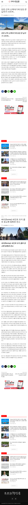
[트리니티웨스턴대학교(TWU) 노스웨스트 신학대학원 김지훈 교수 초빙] (5, 198)
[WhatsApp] (8, 91)
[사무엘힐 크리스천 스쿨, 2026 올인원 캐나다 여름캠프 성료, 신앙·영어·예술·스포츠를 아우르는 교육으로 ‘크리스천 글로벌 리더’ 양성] (5, 161)
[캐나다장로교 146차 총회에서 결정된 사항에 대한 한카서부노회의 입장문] (5, 191)
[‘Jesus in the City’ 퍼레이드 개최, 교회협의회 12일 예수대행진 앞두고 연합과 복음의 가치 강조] (5, 146)
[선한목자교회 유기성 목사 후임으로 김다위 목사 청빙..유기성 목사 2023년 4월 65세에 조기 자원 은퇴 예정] (5, 183)
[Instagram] (15, 499)
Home (2, 5)
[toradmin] (2, 15)
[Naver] (14, 91)
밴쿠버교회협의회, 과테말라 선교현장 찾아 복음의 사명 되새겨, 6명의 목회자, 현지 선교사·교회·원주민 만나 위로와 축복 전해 (18, 153)
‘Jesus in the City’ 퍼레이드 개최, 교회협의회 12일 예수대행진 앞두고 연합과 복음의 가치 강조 (18, 145)
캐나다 (9, 5)
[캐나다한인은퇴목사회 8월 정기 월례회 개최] (5, 169)
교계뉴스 (6, 5)
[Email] (11, 91)
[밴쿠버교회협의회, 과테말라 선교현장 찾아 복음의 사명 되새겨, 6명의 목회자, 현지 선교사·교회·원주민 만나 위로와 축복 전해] (5, 153)
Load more (14, 174)
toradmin (6, 15)
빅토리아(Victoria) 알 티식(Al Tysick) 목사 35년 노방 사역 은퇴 (21, 100)
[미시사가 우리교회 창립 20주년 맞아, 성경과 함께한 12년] (5, 205)
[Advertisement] (14, 126)
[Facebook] (2, 91)
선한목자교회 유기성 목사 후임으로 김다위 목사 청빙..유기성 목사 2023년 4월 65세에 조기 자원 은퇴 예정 (18, 183)
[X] (5, 91)
